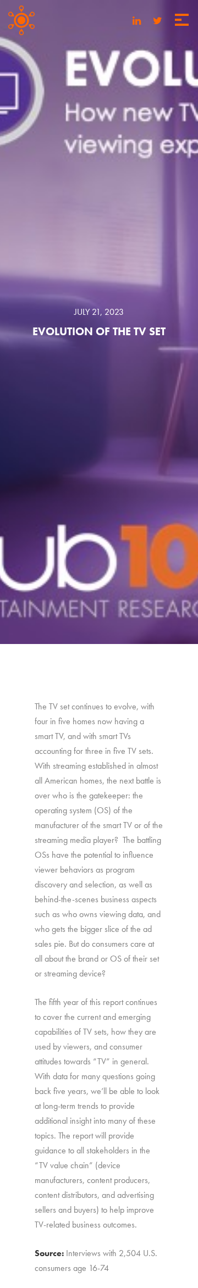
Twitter (157, 19)
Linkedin (137, 19)
